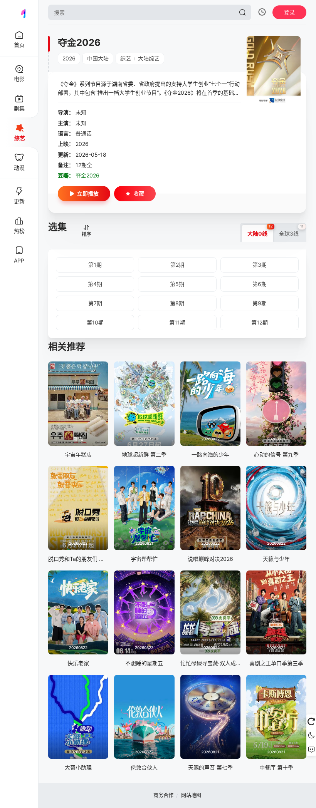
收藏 (138, 193)
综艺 (125, 58)
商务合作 (163, 795)
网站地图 (191, 795)
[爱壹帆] (19, 12)
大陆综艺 (149, 58)
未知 (81, 112)
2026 (69, 58)
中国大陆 (98, 58)
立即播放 (88, 193)
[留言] (311, 749)
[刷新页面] (311, 721)
